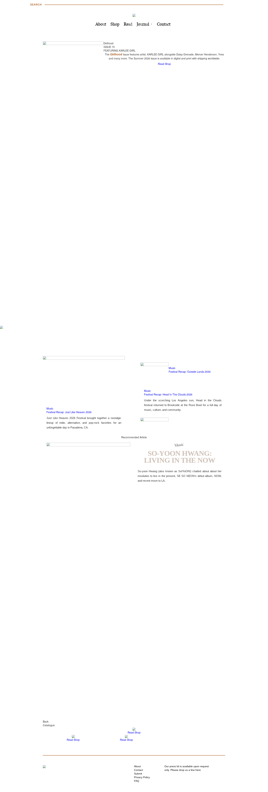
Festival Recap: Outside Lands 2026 (190, 371)
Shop (114, 24)
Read (128, 24)
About (100, 24)
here (198, 769)
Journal (143, 24)
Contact (163, 24)
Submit (138, 773)
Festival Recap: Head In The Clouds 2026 (168, 394)
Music (49, 408)
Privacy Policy (142, 777)
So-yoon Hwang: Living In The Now (179, 456)
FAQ (136, 780)
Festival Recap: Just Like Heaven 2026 (69, 412)
